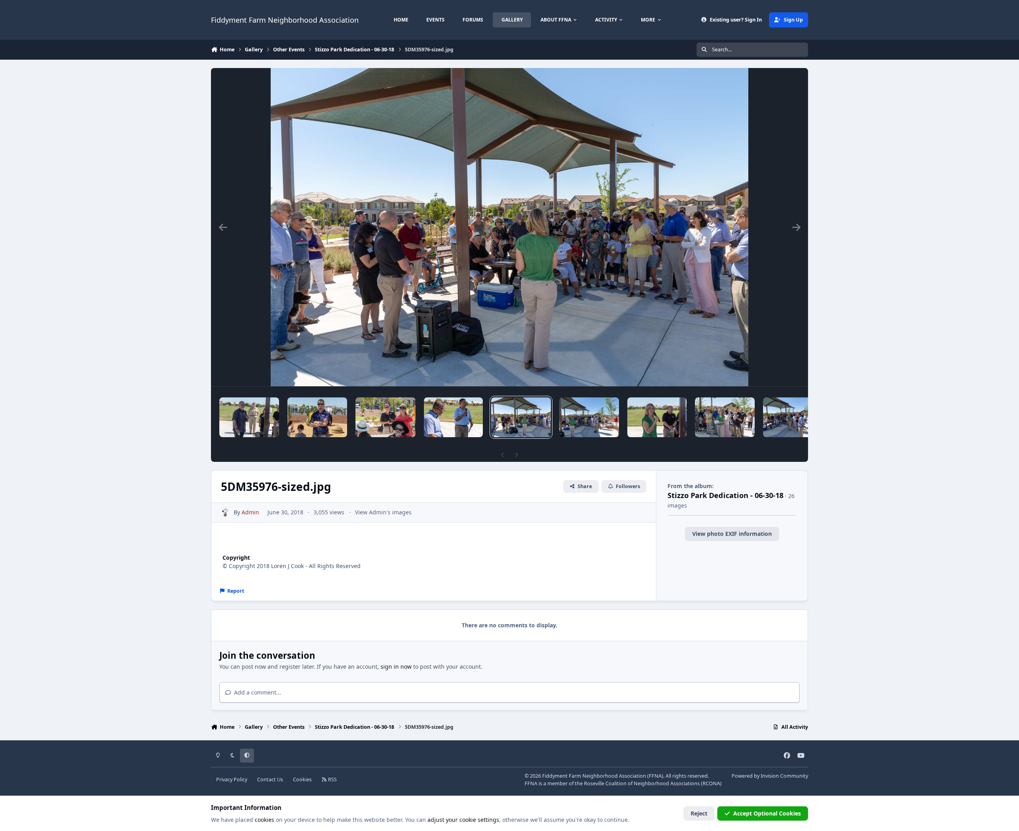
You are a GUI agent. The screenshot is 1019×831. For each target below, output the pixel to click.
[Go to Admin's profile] (225, 512)
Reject (699, 813)
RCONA (711, 783)
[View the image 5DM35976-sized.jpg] (521, 417)
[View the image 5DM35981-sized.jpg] (385, 417)
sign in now (396, 666)
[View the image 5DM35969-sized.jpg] (725, 417)
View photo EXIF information (732, 533)
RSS (332, 779)
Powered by (770, 776)
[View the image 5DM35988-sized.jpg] (249, 417)
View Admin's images (383, 512)
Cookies (302, 779)
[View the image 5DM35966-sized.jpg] (793, 417)
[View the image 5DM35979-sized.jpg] (453, 417)
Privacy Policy (231, 779)
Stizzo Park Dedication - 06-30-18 (725, 495)
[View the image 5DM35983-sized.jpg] (317, 417)
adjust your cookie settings (463, 819)
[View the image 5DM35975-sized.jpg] (589, 417)
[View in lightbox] (509, 227)
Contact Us (270, 779)
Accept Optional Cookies (767, 813)
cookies (264, 819)
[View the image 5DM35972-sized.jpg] (657, 417)
